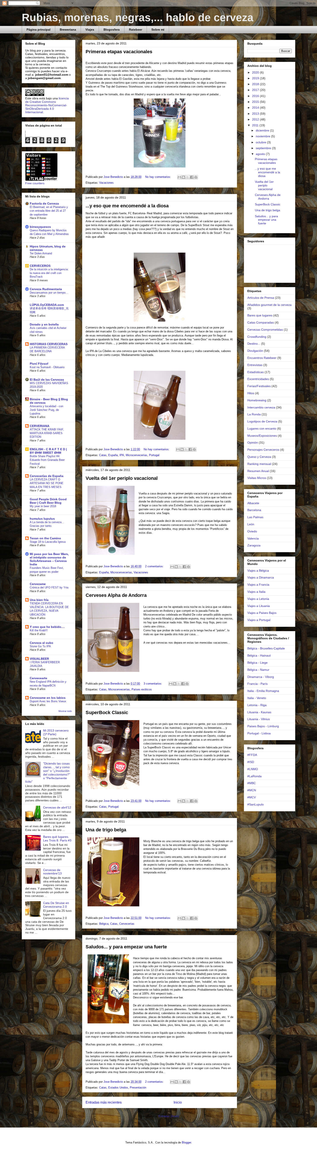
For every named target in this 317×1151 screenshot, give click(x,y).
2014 (256, 107)
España (113, 455)
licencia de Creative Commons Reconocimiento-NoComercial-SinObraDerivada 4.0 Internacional (47, 105)
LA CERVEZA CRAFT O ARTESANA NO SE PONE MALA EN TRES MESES (46, 483)
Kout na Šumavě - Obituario (47, 367)
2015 (256, 101)
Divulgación (255, 350)
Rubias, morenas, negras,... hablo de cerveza (137, 17)
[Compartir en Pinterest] (196, 177)
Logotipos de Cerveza (262, 421)
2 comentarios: (155, 566)
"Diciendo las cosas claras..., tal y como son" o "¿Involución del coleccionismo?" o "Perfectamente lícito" (47, 772)
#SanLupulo (255, 804)
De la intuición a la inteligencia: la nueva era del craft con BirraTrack (49, 273)
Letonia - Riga (257, 705)
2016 (256, 96)
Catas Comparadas (260, 322)
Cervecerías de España (46, 476)
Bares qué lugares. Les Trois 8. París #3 (57, 838)
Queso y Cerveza (259, 456)
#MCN (251, 790)
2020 (256, 72)
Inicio (178, 1102)
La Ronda (254, 414)
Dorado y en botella (44, 324)
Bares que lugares (259, 315)
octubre (261, 142)
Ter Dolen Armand (41, 253)
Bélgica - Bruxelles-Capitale (266, 648)
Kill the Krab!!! (39, 630)
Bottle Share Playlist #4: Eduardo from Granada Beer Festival (47, 460)
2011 (255, 125)
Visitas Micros (256, 478)
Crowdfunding (256, 336)
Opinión (252, 442)
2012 (256, 119)
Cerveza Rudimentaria (46, 289)
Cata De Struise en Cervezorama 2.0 (56, 904)
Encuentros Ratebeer (261, 358)
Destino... (253, 343)
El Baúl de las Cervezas (47, 379)
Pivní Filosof (39, 363)
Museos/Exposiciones (262, 435)
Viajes (89, 29)
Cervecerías (126, 923)
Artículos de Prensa (260, 297)
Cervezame (38, 584)
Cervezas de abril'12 (57, 807)
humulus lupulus (42, 518)
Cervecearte (38, 678)
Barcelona (254, 510)
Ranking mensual (259, 464)
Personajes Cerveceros (263, 449)
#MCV (251, 797)
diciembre (263, 130)
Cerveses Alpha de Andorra (116, 595)
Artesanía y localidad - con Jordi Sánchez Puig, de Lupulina (46, 410)
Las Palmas (255, 517)
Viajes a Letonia (258, 599)
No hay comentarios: (158, 176)
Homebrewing (256, 400)
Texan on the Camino (45, 538)
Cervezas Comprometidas (265, 329)
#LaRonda (254, 776)
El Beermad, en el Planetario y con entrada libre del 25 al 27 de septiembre (49, 210)
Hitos (250, 393)
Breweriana (68, 29)
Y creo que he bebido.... (47, 627)
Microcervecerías (136, 455)
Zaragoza (254, 545)
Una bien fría (39, 600)
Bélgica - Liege (257, 662)
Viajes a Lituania (258, 606)
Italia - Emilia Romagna (263, 691)
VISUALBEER (39, 658)
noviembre (263, 136)
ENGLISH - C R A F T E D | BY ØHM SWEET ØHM (48, 450)
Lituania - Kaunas (259, 712)
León (250, 524)
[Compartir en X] (187, 177)
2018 (256, 84)
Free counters (34, 183)
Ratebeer (135, 29)
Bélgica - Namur (258, 669)
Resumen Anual (258, 471)
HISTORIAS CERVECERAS (48, 344)
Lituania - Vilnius (258, 719)
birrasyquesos (40, 226)
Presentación (138, 1087)
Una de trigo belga (106, 829)
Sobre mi (157, 29)
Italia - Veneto (256, 698)
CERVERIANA (39, 426)
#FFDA (252, 755)
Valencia (253, 538)
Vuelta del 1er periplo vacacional (122, 478)
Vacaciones (106, 182)
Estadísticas (255, 372)
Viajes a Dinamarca (260, 577)
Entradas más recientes (104, 1102)
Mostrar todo (65, 711)
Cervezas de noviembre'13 (52, 871)
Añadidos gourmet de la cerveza (269, 305)
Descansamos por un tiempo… (49, 292)
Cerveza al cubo (41, 642)
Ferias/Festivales (259, 386)
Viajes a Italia (256, 591)
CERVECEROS (40, 265)
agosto (261, 154)
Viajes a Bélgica (258, 570)
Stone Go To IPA (40, 646)
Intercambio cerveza (261, 407)
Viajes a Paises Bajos (261, 613)
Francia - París (257, 683)
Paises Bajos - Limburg (263, 726)
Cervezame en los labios (48, 697)
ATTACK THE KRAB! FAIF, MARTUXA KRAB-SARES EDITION (47, 433)
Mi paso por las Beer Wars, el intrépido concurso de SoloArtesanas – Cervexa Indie (49, 559)
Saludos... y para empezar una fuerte (126, 946)
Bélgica (103, 923)
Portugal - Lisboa (259, 733)
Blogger (186, 1142)
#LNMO (252, 769)
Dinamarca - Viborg (260, 677)
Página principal (38, 29)
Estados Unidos (118, 1087)
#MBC (251, 783)
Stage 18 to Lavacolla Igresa (48, 541)
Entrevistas (254, 365)
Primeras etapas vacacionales (119, 51)
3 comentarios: (153, 683)
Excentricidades (258, 379)
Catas (103, 455)
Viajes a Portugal (258, 620)
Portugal (154, 455)
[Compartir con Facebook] (192, 177)
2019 (256, 78)
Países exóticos (142, 689)
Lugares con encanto (261, 428)
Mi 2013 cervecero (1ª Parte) (56, 732)
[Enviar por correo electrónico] (179, 177)
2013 (256, 113)
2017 (256, 90)
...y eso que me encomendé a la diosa (127, 205)
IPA (121, 455)
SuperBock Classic (107, 712)
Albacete (253, 503)
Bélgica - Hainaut (259, 655)
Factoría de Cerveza (44, 203)
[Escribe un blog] (183, 177)
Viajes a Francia (258, 584)
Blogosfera (112, 29)
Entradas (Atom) (168, 1116)
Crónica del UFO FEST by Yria (49, 587)
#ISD (250, 762)
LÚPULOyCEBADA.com (47, 305)
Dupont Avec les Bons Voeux (48, 701)
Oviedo (252, 531)
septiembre (264, 148)
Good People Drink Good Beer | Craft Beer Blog (48, 500)
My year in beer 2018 (43, 506)
